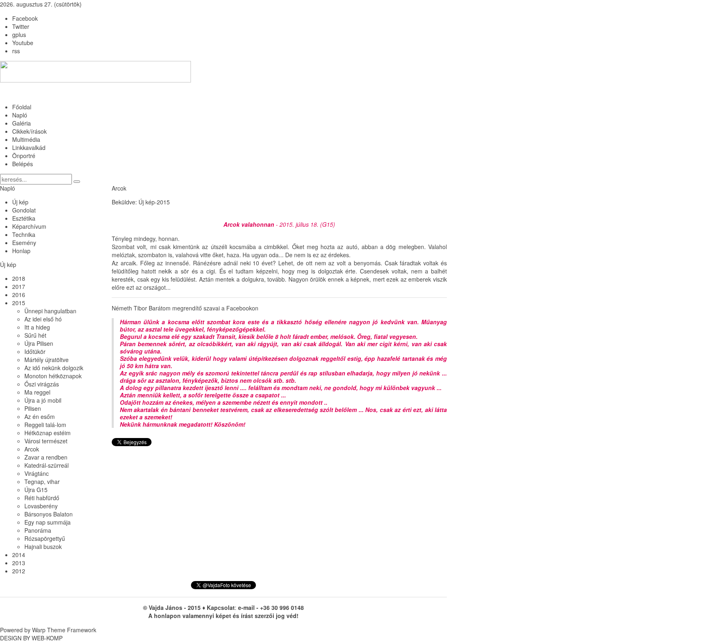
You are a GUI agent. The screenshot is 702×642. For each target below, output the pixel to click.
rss (16, 51)
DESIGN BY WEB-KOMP (31, 638)
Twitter (20, 26)
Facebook (25, 18)
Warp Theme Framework (64, 630)
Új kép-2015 (154, 202)
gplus (19, 34)
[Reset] (77, 181)
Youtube (22, 43)
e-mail (246, 607)
